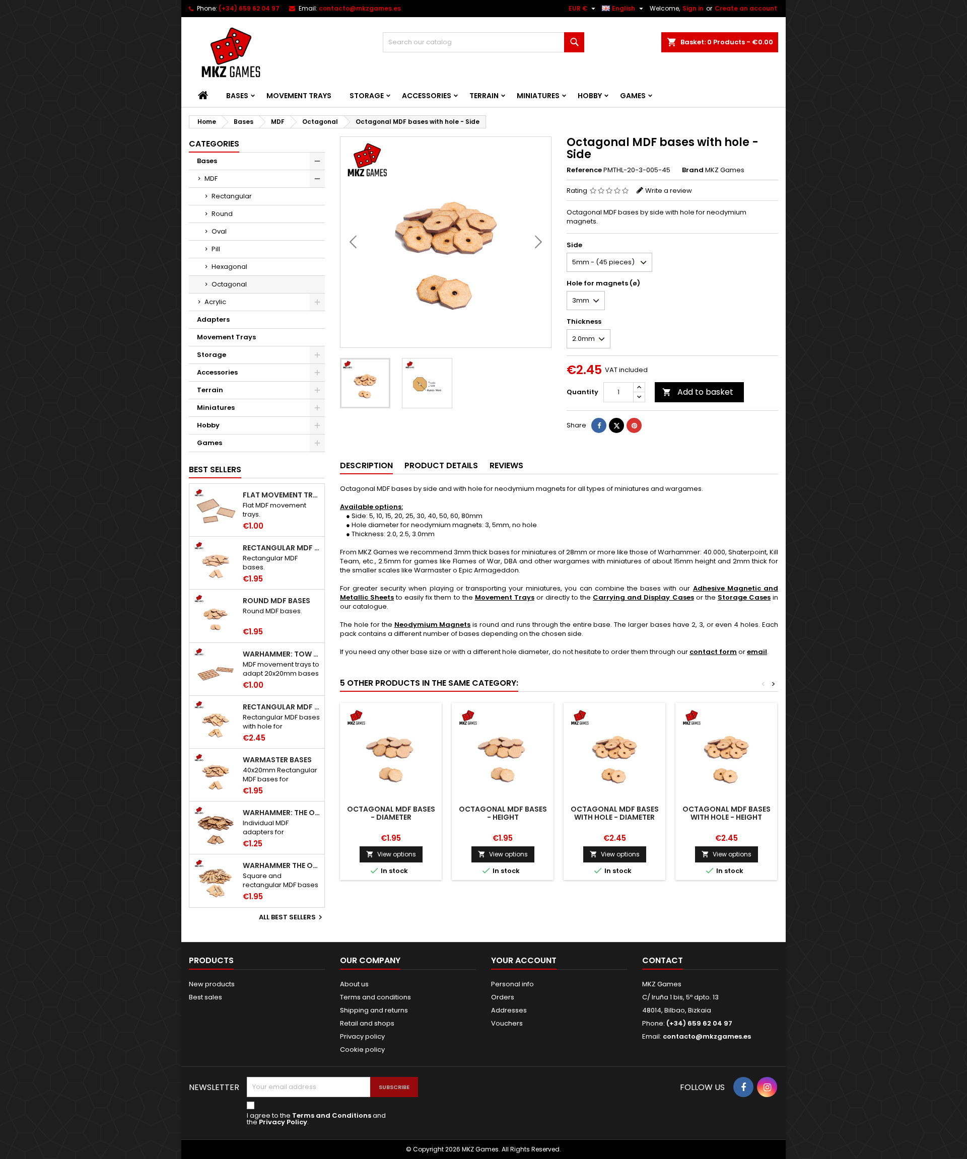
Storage (367, 96)
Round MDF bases (276, 601)
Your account (524, 960)
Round (222, 214)
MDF (211, 178)
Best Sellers (215, 469)
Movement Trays (298, 96)
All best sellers (292, 917)
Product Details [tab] (441, 465)
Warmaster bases (277, 760)
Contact (662, 960)
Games (633, 96)
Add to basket (697, 392)
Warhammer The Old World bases (281, 865)
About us (354, 984)
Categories (214, 144)
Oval (219, 231)
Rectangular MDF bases (281, 548)
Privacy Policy (283, 1122)
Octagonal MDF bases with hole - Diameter (615, 813)
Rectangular (232, 196)
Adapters (213, 319)
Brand (693, 170)
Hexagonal (229, 266)
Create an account (746, 8)
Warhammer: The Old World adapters (281, 813)
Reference (584, 170)
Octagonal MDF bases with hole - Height (726, 813)
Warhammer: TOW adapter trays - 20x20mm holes (281, 654)
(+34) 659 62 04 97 (249, 8)
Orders (502, 997)
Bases (237, 96)
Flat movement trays (281, 495)
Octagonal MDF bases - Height (503, 813)
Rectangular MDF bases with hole (281, 707)
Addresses (509, 1010)
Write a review (668, 190)
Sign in (693, 8)
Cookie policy (362, 1049)
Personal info (512, 984)
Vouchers (507, 1023)
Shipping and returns (374, 1010)
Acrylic (215, 302)
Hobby (590, 96)
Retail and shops (367, 1023)
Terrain (484, 96)
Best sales (205, 997)
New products (212, 984)
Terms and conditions (375, 997)
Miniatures (538, 96)
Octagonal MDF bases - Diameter (391, 813)
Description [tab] (366, 465)
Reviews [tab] (506, 465)
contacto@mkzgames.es (360, 8)
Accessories (426, 96)
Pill (216, 249)
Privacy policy (362, 1036)
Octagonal (229, 284)
